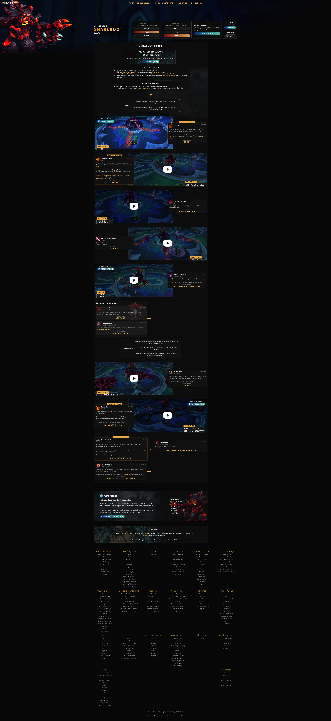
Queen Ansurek (177, 611)
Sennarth (153, 643)
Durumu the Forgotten (202, 569)
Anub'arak (226, 648)
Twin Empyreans (202, 579)
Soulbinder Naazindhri (226, 559)
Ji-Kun (202, 567)
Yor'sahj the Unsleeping (153, 599)
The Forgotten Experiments (129, 643)
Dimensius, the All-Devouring (226, 572)
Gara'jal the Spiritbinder (104, 599)
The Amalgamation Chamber (129, 641)
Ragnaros (202, 609)
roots (180, 88)
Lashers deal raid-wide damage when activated (109, 175)
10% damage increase (127, 474)
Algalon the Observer (104, 705)
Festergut (178, 648)
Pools (113, 171)
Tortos (202, 562)
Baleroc (202, 604)
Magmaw (226, 601)
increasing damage (159, 72)
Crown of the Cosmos (177, 567)
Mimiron (104, 690)
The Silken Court (178, 609)
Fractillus (226, 567)
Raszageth (153, 656)
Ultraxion (153, 604)
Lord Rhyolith (202, 596)
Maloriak (226, 609)
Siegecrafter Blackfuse (129, 582)
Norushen (129, 559)
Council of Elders (202, 559)
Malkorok (129, 574)
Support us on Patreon (150, 716)
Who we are (185, 716)
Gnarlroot (104, 638)
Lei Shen (202, 582)
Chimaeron (226, 606)
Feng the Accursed (104, 596)
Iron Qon (202, 577)
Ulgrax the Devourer (178, 594)
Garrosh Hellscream (129, 587)
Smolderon (104, 653)
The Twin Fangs (104, 569)
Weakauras (226, 675)
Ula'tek (104, 574)
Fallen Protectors (129, 557)
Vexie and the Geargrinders (129, 594)
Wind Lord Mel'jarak (105, 616)
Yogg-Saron (104, 703)
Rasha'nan (177, 601)
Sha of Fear (104, 631)
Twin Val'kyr (226, 646)
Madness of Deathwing (153, 611)
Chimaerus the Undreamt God (178, 569)
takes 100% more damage (169, 76)
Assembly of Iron (104, 683)
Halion (202, 638)
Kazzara (128, 638)
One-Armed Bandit (129, 606)
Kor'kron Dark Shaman (129, 569)
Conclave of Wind (226, 594)
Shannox (202, 594)
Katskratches (126, 533)
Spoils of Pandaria (129, 577)
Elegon (104, 604)
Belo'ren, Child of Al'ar (177, 572)
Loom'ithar (226, 557)
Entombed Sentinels (104, 559)
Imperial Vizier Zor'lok (104, 609)
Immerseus (129, 554)
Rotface (177, 651)
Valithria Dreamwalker (177, 661)
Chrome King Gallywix (129, 611)
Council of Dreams (104, 646)
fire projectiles (114, 411)
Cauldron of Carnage (129, 596)
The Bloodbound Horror (177, 596)
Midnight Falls (177, 574)
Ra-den (202, 584)
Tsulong (104, 626)
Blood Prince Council (177, 656)
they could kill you (110, 451)
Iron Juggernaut (129, 567)
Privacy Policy (170, 712)
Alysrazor (202, 601)
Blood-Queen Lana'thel (177, 658)
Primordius (202, 572)
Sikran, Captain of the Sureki (177, 599)
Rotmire (153, 554)
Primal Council (153, 646)
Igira (104, 641)
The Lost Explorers (104, 564)
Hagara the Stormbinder (153, 601)
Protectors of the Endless (104, 624)
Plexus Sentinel (226, 554)
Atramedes (226, 604)
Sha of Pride (129, 562)
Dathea (153, 648)
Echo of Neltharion (129, 656)
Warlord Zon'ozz (153, 596)
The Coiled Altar (104, 572)
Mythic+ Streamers (226, 680)
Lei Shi (104, 629)
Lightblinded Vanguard (178, 564)
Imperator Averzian (177, 554)
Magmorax (129, 653)
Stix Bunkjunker (129, 601)
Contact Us (179, 712)
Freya (104, 693)
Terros (153, 641)
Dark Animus (202, 574)
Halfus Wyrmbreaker (226, 614)
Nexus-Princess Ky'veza (178, 606)
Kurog (153, 651)
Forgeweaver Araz (226, 562)
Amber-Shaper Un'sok (104, 619)
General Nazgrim (129, 572)
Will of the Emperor (104, 606)
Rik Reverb (129, 599)
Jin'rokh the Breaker (202, 554)
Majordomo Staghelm (202, 606)
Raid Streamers (226, 683)
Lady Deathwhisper (178, 641)
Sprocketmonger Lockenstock (129, 604)
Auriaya (104, 688)
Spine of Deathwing (153, 609)
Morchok (153, 594)
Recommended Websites (226, 685)
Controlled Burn (144, 86)
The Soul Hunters (226, 564)
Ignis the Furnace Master (104, 675)
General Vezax (104, 700)
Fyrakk (104, 658)
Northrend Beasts (226, 638)
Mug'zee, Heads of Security (129, 609)
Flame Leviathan (104, 673)
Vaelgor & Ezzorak (177, 559)
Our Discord (173, 716)
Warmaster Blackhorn (153, 606)
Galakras (129, 564)
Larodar (104, 648)
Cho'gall (226, 621)
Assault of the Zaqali (129, 646)
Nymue (104, 651)
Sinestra (226, 624)
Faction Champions (226, 643)
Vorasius (177, 557)
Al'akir (226, 596)
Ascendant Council (226, 619)
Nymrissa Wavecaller (104, 554)
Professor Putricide (178, 653)
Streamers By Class (226, 678)
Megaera (202, 564)
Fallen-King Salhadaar (177, 562)
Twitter (163, 716)
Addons (226, 673)
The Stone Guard (104, 594)
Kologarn (104, 685)
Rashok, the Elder (129, 648)
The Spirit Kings (104, 601)
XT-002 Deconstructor (104, 680)
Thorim (104, 695)
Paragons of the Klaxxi (129, 584)
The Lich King (178, 666)
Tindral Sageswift (104, 656)
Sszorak (104, 567)
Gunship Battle (177, 643)
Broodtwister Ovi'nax (177, 604)
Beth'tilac (202, 599)
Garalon (104, 614)
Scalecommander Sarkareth (129, 658)
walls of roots (176, 74)
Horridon (202, 557)
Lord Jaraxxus (226, 641)
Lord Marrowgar (178, 638)
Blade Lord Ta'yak (104, 611)
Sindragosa (177, 663)
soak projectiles (143, 88)
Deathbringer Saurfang (178, 646)
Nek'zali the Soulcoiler (104, 557)
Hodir (104, 698)
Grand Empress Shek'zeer (104, 621)
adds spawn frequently (126, 72)
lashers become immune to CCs (106, 329)
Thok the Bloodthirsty (129, 579)
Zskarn (129, 651)
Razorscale (104, 678)
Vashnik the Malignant (104, 562)
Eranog (153, 638)
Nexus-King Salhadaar (226, 569)
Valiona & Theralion (226, 616)
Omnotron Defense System (226, 599)
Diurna (153, 653)
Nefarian (226, 611)
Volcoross (105, 643)
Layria (146, 533)
